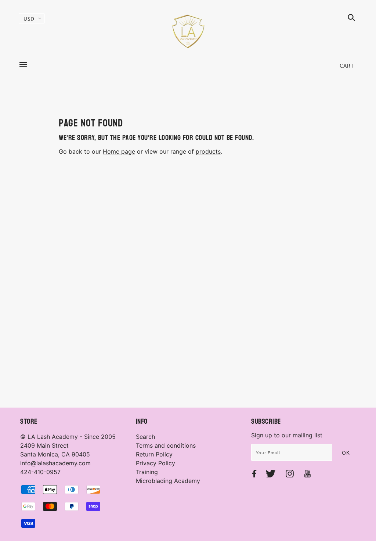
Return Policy (154, 454)
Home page (119, 151)
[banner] (188, 31)
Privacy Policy (155, 463)
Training (147, 472)
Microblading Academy (168, 480)
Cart (347, 65)
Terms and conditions (166, 445)
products (208, 151)
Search (145, 436)
